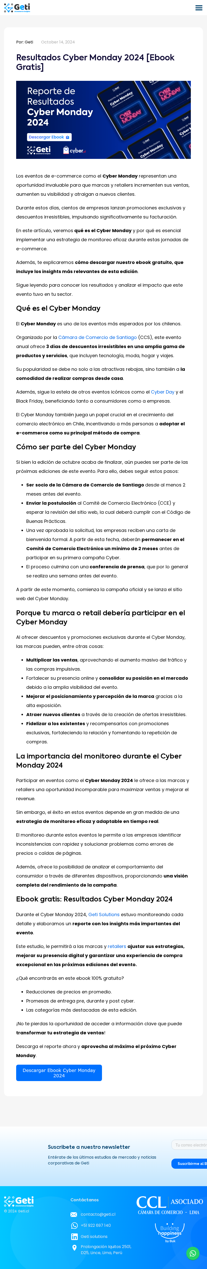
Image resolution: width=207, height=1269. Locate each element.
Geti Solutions (104, 914)
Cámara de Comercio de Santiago (97, 337)
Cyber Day (162, 392)
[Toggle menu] (199, 8)
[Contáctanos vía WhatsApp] (192, 1253)
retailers (117, 946)
